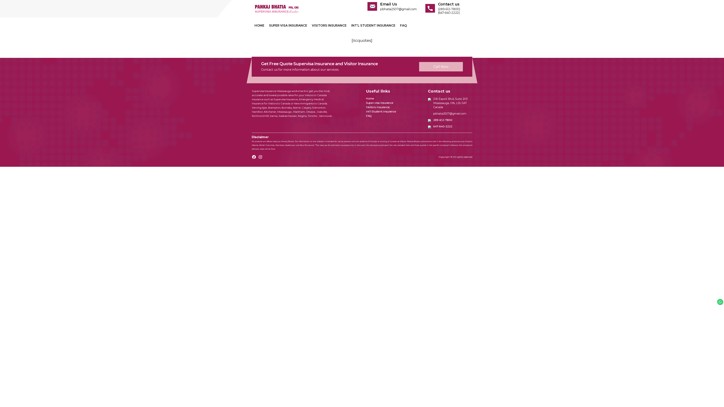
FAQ (403, 25)
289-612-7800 (442, 120)
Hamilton (257, 111)
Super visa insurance (288, 25)
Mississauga (284, 111)
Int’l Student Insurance (373, 25)
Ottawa (311, 111)
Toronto (313, 115)
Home (259, 25)
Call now (441, 67)
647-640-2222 (442, 126)
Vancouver (326, 115)
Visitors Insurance (329, 25)
